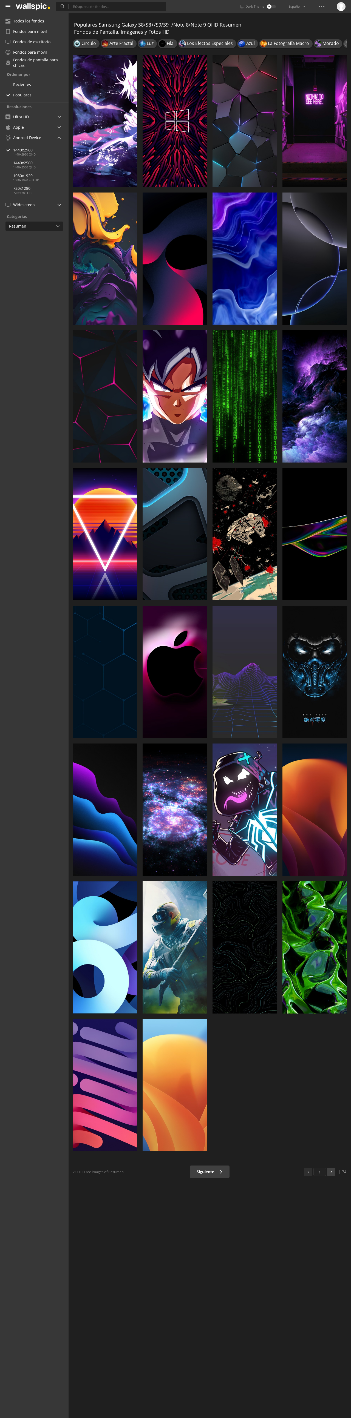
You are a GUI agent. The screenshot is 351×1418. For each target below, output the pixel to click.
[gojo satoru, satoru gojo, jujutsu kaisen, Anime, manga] (105, 121)
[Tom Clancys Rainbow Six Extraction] (175, 947)
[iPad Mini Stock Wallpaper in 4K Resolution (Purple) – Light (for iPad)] (105, 1085)
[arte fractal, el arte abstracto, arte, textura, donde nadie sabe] (314, 947)
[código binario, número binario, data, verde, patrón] (245, 396)
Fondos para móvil (30, 31)
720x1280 (21, 188)
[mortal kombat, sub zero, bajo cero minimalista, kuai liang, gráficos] (314, 672)
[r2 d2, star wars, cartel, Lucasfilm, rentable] (245, 534)
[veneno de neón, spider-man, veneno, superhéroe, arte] (245, 810)
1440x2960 (23, 150)
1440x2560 (23, 163)
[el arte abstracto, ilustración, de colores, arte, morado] (314, 534)
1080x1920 (23, 176)
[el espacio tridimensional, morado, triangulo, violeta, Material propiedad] (245, 121)
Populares (22, 94)
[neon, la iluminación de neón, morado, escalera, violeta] (314, 121)
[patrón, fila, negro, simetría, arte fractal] (105, 396)
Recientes (22, 84)
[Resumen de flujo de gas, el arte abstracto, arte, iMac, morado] (245, 259)
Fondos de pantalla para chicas (35, 63)
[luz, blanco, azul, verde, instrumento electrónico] (175, 534)
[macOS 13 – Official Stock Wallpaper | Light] (175, 1085)
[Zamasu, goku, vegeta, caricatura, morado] (175, 396)
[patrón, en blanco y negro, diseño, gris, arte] (245, 947)
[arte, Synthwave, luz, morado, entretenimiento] (105, 534)
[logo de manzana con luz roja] (175, 672)
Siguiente (206, 1171)
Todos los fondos (28, 21)
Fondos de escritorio (31, 41)
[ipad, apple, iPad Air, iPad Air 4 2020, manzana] (105, 947)
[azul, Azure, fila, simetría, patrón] (105, 672)
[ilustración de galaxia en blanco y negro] (175, 810)
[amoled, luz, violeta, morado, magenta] (105, 810)
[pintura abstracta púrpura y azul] (314, 396)
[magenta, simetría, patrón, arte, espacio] (175, 121)
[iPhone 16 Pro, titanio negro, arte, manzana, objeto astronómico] (314, 259)
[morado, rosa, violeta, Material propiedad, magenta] (175, 259)
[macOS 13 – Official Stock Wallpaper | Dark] (314, 810)
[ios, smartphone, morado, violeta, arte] (105, 259)
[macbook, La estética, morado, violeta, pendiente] (245, 672)
